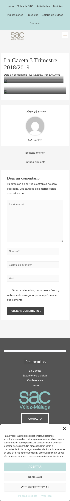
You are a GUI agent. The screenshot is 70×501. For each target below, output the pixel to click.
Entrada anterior (35, 152)
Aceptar (35, 466)
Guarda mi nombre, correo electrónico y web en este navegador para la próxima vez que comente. (33, 295)
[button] (64, 428)
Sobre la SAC (25, 6)
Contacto (35, 23)
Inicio (11, 6)
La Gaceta (35, 74)
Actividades (43, 6)
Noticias (58, 6)
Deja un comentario (15, 74)
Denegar (35, 476)
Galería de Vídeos (52, 15)
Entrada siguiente (35, 162)
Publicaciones (15, 15)
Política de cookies (27, 496)
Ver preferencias (35, 487)
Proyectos (32, 15)
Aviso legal (46, 496)
